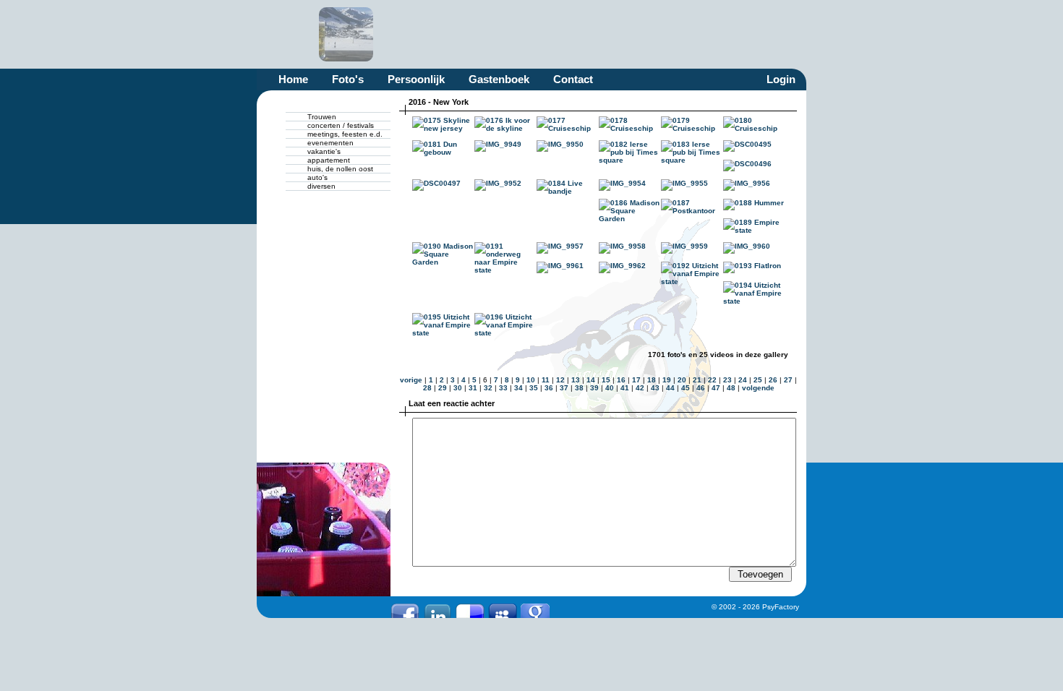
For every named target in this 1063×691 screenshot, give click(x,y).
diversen (321, 186)
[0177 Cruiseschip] (568, 128)
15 (606, 380)
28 (427, 388)
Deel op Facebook (404, 611)
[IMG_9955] (684, 183)
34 (518, 388)
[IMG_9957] (560, 246)
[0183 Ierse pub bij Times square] (692, 160)
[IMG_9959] (684, 246)
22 (712, 380)
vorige (411, 380)
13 (575, 380)
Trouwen (321, 117)
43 (655, 388)
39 (594, 388)
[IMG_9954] (622, 183)
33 (503, 388)
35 (533, 388)
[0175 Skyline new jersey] (443, 128)
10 (530, 380)
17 (636, 380)
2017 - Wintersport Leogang (346, 34)
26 (773, 380)
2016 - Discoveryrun (781, 34)
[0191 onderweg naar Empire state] (505, 270)
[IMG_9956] (746, 183)
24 (742, 380)
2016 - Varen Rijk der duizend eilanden (532, 34)
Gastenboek (499, 79)
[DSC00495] (747, 144)
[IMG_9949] (497, 144)
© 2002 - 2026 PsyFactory (755, 607)
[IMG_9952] (497, 183)
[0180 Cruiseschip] (754, 128)
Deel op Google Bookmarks (535, 611)
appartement (328, 160)
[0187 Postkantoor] (692, 211)
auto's (317, 177)
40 (609, 388)
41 (624, 388)
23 (727, 380)
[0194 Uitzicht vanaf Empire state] (754, 301)
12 (560, 380)
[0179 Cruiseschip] (692, 128)
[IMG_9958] (622, 246)
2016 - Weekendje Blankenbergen (470, 34)
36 (549, 388)
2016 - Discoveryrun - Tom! (719, 34)
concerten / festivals (340, 125)
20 (682, 380)
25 (758, 380)
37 (564, 388)
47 (716, 388)
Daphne (284, 34)
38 (579, 388)
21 (697, 380)
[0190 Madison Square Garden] (443, 262)
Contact (573, 79)
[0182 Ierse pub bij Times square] (630, 160)
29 (442, 388)
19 (666, 380)
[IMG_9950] (560, 144)
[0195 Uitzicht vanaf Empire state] (443, 333)
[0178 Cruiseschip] (630, 128)
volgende (758, 388)
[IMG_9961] (560, 266)
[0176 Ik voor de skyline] (505, 128)
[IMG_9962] (622, 266)
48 (731, 388)
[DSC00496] (747, 164)
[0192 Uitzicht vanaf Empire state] (692, 282)
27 (788, 380)
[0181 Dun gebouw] (443, 152)
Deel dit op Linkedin (437, 611)
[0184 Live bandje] (568, 191)
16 (621, 380)
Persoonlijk (416, 79)
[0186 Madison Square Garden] (630, 219)
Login (781, 79)
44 (670, 388)
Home (293, 79)
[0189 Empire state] (754, 230)
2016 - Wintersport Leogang (595, 34)
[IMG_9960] (746, 246)
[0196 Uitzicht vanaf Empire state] (505, 333)
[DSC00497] (436, 183)
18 (651, 380)
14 (590, 380)
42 (640, 388)
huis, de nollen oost (340, 169)
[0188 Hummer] (753, 203)
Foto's (348, 79)
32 (488, 388)
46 (700, 388)
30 (457, 388)
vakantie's (324, 151)
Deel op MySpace (502, 611)
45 (685, 388)
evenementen (330, 143)
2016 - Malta (657, 34)
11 (546, 380)
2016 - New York (408, 34)
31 (473, 388)
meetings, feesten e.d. (345, 134)
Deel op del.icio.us (470, 611)
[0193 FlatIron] (752, 266)
